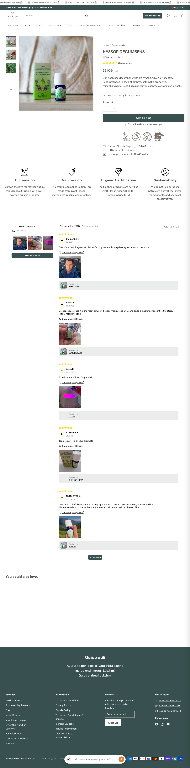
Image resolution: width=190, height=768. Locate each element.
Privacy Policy (63, 705)
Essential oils (53, 25)
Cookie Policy (62, 710)
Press (9, 710)
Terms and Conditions (67, 700)
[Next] (11, 89)
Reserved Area (14, 733)
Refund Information (66, 728)
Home (106, 45)
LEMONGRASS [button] (75, 353)
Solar (69, 25)
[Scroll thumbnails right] (50, 243)
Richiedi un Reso (64, 723)
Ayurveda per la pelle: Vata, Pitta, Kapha (95, 666)
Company (137, 25)
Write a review (32, 255)
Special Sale (13, 25)
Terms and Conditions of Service (69, 717)
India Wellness (13, 715)
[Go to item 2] (35, 243)
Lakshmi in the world (17, 738)
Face (26, 25)
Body (38, 25)
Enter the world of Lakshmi (16, 726)
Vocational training (16, 720)
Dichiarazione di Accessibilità (64, 735)
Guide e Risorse (14, 700)
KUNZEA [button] (72, 546)
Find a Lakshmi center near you (145, 124)
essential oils (118, 45)
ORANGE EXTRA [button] (76, 480)
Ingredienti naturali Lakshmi (95, 671)
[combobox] (57, 16)
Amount (108, 102)
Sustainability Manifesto (19, 705)
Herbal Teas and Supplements (89, 25)
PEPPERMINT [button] (74, 286)
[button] (110, 63)
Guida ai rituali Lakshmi (95, 675)
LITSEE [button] (72, 416)
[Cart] (182, 16)
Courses (153, 25)
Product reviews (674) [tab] (70, 226)
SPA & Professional (117, 25)
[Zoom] (56, 73)
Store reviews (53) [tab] (90, 226)
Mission (10, 743)
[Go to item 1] (20, 243)
